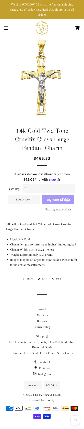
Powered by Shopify (42, 400)
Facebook (44, 362)
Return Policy (42, 327)
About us (42, 315)
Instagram (44, 374)
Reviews (42, 321)
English (31, 385)
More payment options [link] (58, 209)
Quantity (14, 189)
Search (42, 309)
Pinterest (44, 368)
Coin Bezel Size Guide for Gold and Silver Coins (42, 353)
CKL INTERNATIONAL (47, 395)
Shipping (42, 336)
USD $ (50, 385)
